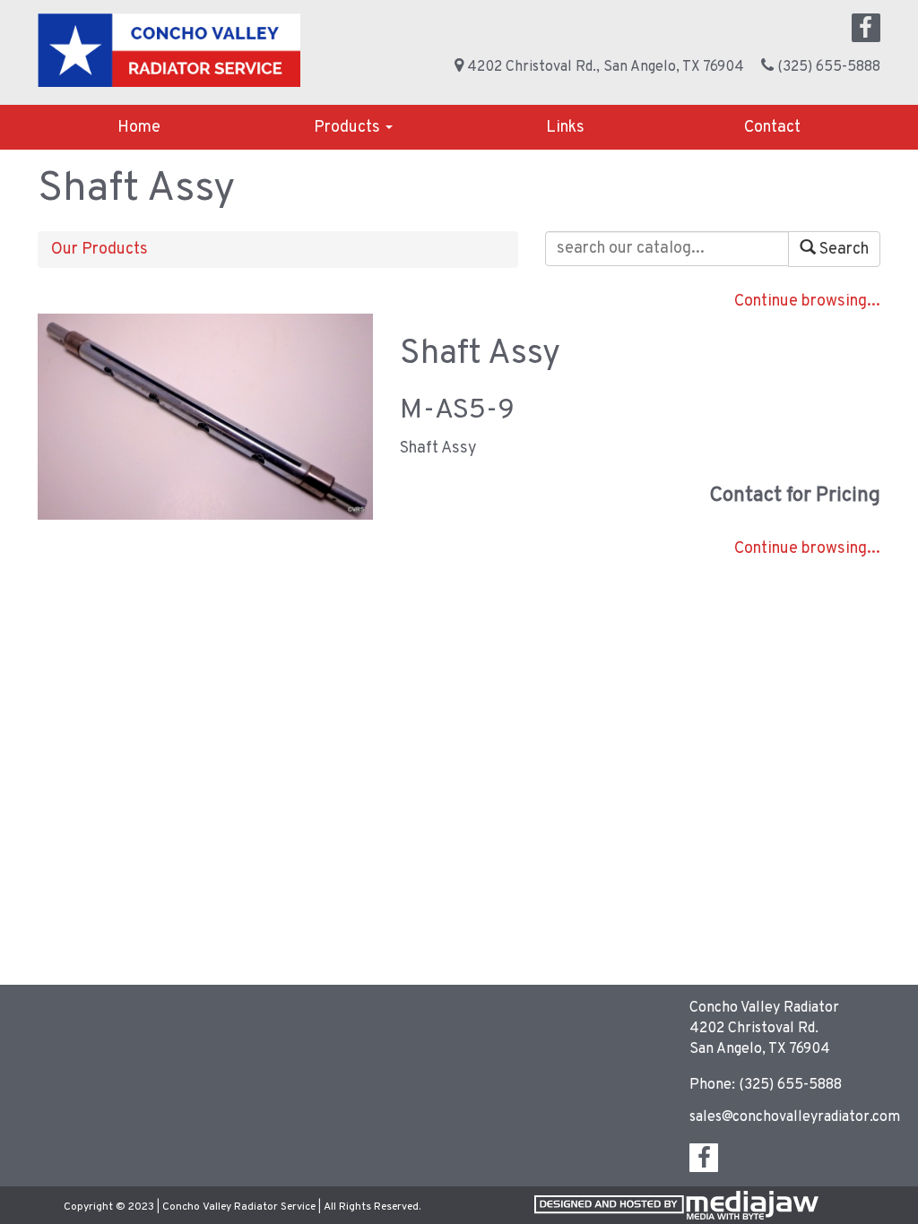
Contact (772, 127)
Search (842, 249)
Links (565, 127)
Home (138, 127)
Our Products (99, 249)
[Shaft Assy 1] (205, 417)
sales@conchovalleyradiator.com (794, 1117)
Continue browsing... (807, 301)
